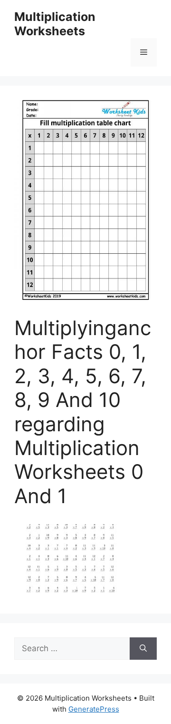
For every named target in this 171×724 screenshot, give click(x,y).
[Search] (143, 648)
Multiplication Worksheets (54, 24)
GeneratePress (93, 709)
